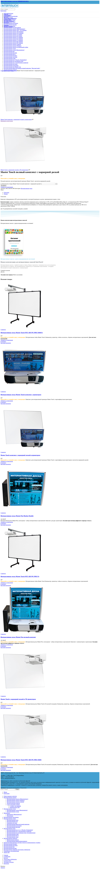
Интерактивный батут (13, 835)
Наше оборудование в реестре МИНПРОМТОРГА (15, 1)
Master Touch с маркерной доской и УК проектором (14, 170)
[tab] (51, 192)
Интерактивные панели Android (15, 801)
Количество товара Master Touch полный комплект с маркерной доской (21, 184)
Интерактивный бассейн (13, 827)
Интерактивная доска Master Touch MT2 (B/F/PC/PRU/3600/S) (22, 332)
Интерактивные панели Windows (16, 800)
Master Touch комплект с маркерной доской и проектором (16, 119)
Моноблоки (10, 816)
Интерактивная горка (12, 837)
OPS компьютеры (8, 13)
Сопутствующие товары (13, 804)
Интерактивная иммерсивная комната (17, 841)
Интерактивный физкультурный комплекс (18, 824)
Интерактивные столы (13, 811)
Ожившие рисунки (12, 823)
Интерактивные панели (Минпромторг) (17, 799)
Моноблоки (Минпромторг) (14, 814)
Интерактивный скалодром (14, 825)
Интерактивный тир (12, 821)
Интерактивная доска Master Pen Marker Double (17, 516)
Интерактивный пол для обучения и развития (19, 831)
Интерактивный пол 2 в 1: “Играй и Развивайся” (20, 830)
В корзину (3, 185)
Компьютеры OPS (15, 807)
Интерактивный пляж (13, 834)
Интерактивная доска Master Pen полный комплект (18, 637)
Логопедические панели (13, 803)
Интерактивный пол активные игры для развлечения (21, 832)
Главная (3, 70)
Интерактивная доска (11, 70)
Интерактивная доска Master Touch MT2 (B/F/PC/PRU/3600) (21, 760)
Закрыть (3, 867)
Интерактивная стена (12, 820)
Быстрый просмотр (6, 343)
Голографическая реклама (11, 16)
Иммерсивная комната (13, 839)
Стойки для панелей (15, 806)
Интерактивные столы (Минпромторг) (17, 810)
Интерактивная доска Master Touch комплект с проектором (21, 394)
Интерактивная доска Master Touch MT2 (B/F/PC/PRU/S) (20, 576)
